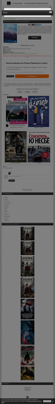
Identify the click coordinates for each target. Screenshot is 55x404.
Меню (5, 12)
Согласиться (47, 401)
